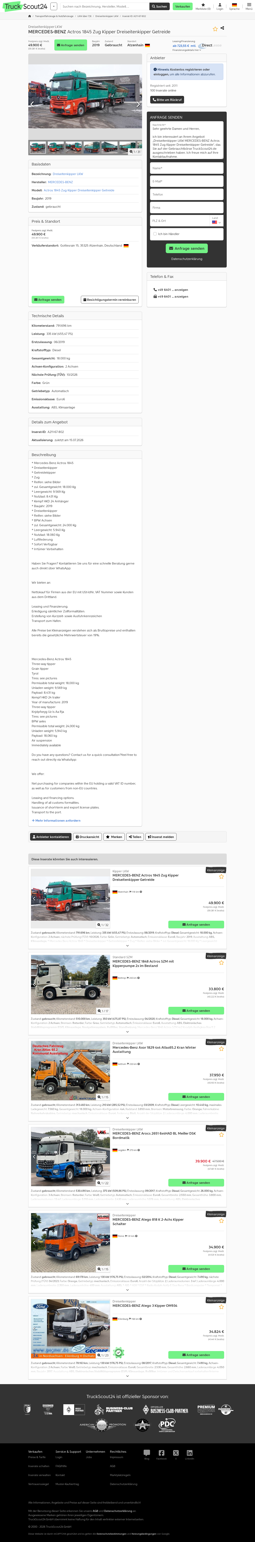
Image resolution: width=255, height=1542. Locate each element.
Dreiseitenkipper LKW (68, 174)
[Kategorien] (53, 6)
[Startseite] (29, 16)
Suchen (161, 6)
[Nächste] (138, 104)
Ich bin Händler (168, 234)
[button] (249, 6)
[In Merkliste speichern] (215, 29)
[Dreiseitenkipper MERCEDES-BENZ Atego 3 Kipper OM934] (70, 1328)
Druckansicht (89, 837)
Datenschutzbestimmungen (112, 1533)
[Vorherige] (32, 104)
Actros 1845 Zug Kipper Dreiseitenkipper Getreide (79, 190)
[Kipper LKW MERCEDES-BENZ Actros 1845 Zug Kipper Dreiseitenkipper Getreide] (70, 898)
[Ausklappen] (127, 946)
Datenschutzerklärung (186, 259)
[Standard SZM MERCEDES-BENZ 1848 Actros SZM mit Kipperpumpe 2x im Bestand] (70, 984)
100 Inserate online (163, 90)
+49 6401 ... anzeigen (173, 290)
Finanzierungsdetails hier (186, 49)
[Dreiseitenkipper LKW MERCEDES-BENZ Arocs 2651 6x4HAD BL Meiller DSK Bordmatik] (70, 1156)
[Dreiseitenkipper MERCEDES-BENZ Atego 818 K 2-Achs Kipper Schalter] (70, 1242)
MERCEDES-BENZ (60, 182)
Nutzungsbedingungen (144, 1533)
